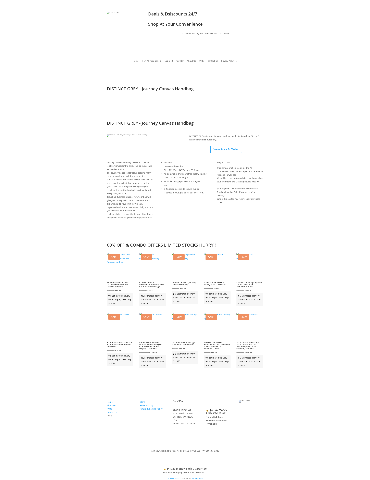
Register (180, 61)
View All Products (150, 61)
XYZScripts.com (197, 478)
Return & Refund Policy (151, 408)
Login (167, 61)
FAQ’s (201, 61)
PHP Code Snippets (174, 478)
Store (142, 402)
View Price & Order (226, 149)
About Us (191, 61)
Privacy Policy (227, 61)
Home (135, 61)
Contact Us (213, 61)
